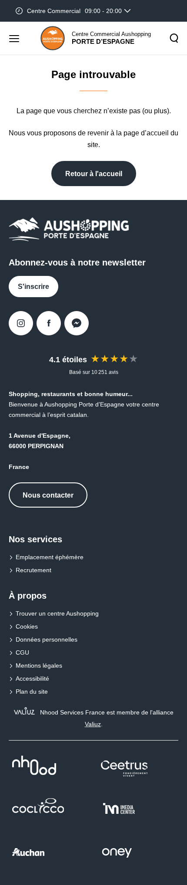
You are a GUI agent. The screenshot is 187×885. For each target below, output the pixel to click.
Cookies (27, 626)
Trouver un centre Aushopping (57, 613)
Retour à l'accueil (93, 173)
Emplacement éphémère (49, 557)
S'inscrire (33, 286)
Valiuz (93, 724)
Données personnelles (46, 639)
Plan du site (32, 691)
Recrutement (33, 570)
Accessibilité (32, 678)
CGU (22, 652)
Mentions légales (39, 665)
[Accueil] (52, 38)
